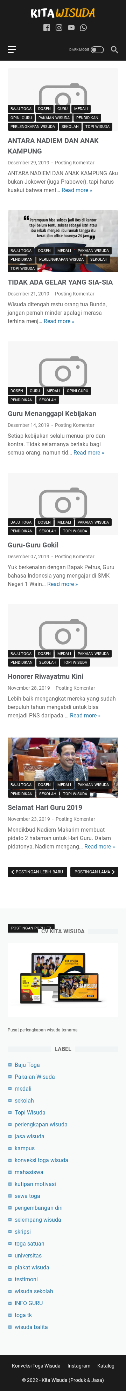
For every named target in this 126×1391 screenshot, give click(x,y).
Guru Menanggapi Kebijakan (52, 413)
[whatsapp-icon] (83, 28)
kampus (25, 1148)
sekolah (70, 126)
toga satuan (29, 1243)
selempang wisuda (38, 1219)
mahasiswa (29, 1172)
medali (81, 109)
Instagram (79, 1366)
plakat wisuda (32, 1267)
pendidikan (87, 118)
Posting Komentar (74, 162)
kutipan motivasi (35, 1184)
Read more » (77, 190)
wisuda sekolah (34, 1291)
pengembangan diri (39, 1208)
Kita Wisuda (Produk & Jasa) (73, 1380)
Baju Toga (20, 109)
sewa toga (27, 1196)
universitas (28, 1255)
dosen (44, 109)
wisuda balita (31, 1327)
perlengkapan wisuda (32, 126)
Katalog (105, 1366)
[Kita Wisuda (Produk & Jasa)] (63, 13)
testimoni (26, 1279)
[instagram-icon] (59, 28)
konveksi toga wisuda (41, 1160)
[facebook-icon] (46, 28)
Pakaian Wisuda (54, 118)
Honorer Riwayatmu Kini (45, 676)
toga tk (23, 1315)
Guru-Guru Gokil (33, 545)
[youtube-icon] (71, 28)
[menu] (16, 49)
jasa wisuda (29, 1136)
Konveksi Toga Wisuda (36, 1366)
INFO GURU (29, 1303)
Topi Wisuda (97, 126)
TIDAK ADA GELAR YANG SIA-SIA (60, 282)
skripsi (23, 1231)
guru (62, 109)
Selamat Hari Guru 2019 (45, 807)
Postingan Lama (93, 872)
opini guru (21, 118)
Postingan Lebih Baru (39, 872)
